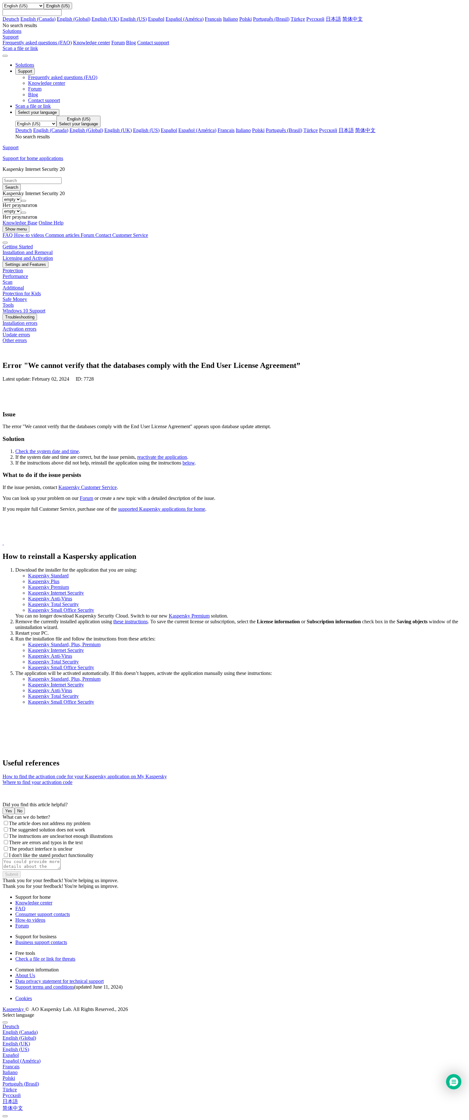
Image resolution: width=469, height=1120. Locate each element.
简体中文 (352, 19)
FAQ (20, 908)
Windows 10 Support (24, 310)
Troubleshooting (19, 317)
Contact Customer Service (121, 235)
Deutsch (11, 19)
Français (213, 19)
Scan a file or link (33, 106)
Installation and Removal (28, 252)
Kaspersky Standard (48, 575)
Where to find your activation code (37, 782)
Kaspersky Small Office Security (61, 610)
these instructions (130, 621)
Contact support (153, 42)
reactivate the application (162, 457)
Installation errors (20, 323)
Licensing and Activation (28, 258)
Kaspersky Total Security (53, 604)
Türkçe (298, 19)
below (188, 462)
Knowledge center (91, 42)
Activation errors (19, 329)
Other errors (15, 340)
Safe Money (15, 299)
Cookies (23, 998)
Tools (8, 305)
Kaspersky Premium (48, 587)
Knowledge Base (20, 222)
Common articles (63, 235)
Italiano (230, 19)
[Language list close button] (5, 1022)
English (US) (133, 19)
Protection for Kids (22, 293)
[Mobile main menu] (5, 56)
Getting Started (18, 246)
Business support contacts (41, 942)
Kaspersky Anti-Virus (50, 598)
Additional (13, 287)
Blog (131, 42)
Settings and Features (25, 264)
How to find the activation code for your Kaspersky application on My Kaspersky (85, 776)
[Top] (5, 1116)
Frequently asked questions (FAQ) (37, 42)
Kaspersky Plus (43, 581)
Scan (7, 282)
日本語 (333, 19)
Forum (118, 42)
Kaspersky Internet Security (56, 593)
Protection (13, 270)
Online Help (51, 222)
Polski (245, 19)
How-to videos (29, 235)
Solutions (24, 65)
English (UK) (105, 19)
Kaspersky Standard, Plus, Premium (64, 644)
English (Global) (73, 19)
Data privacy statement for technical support (59, 981)
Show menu (16, 229)
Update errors (16, 334)
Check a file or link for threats (45, 959)
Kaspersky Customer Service (87, 487)
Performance (15, 276)
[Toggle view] (5, 243)
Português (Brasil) (271, 19)
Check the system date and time (47, 451)
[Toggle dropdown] (23, 201)
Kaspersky (14, 1009)
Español (156, 19)
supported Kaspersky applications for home (161, 509)
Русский (315, 19)
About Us (25, 975)
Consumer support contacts (42, 914)
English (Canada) (38, 19)
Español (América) (185, 19)
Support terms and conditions (44, 987)
